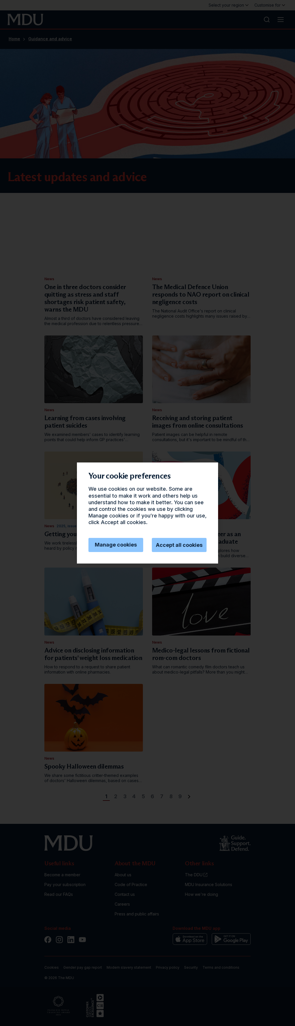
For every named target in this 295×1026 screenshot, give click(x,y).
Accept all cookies (179, 545)
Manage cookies (116, 545)
